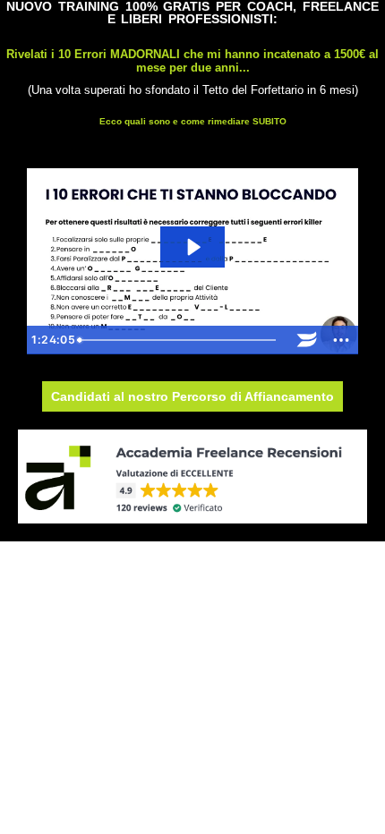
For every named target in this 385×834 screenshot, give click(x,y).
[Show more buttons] (341, 340)
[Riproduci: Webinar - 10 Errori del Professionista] (192, 247)
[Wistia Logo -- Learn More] (307, 340)
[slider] (181, 340)
